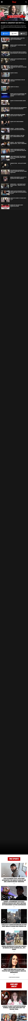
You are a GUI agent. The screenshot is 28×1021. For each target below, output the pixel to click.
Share (6, 33)
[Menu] (2, 2)
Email (23, 33)
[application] (14, 13)
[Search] (26, 2)
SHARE (15, 33)
